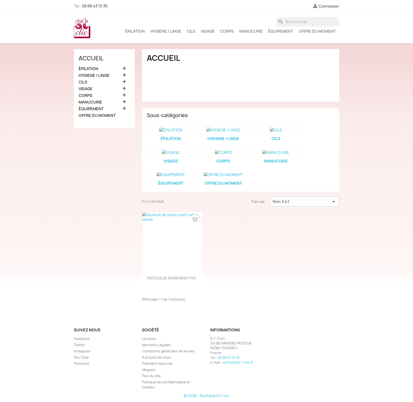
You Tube (81, 357)
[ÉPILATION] (171, 130)
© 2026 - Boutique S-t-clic (206, 395)
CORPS (227, 31)
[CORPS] (223, 152)
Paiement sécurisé (157, 363)
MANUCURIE (251, 31)
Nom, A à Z (305, 201)
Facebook (82, 338)
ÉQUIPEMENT (280, 31)
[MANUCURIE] (276, 152)
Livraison (149, 338)
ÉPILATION (135, 31)
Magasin (149, 369)
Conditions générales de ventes (168, 351)
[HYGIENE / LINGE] (223, 130)
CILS (191, 31)
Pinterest (81, 363)
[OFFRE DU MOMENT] (223, 174)
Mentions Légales (156, 345)
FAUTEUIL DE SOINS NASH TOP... (172, 278)
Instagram (82, 351)
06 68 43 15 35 (95, 6)
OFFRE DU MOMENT (317, 31)
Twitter (79, 345)
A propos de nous (156, 357)
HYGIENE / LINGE (165, 31)
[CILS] (276, 130)
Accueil (91, 58)
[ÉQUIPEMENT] (171, 174)
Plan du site (151, 376)
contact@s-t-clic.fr (237, 362)
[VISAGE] (171, 152)
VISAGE (208, 31)
